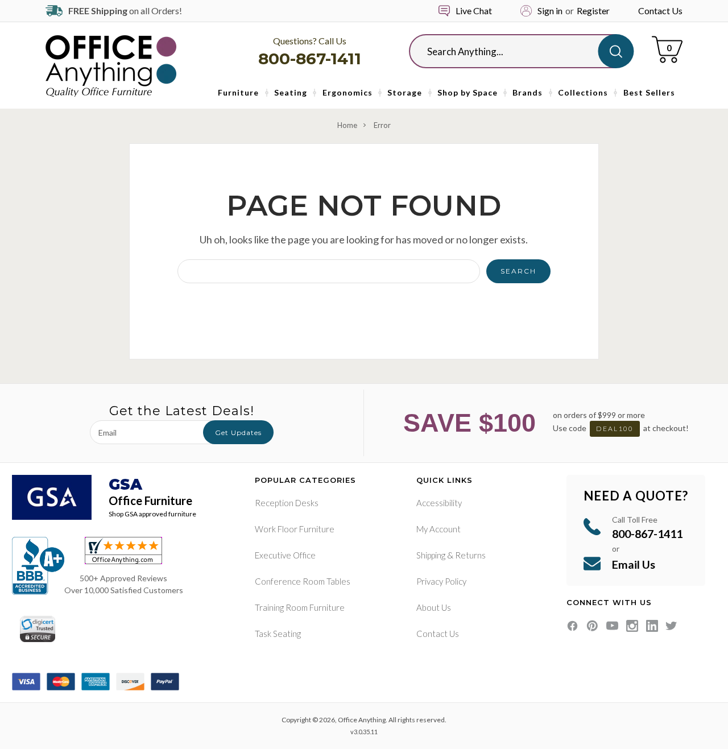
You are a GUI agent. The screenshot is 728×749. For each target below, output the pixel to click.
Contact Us (660, 10)
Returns (470, 555)
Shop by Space (467, 92)
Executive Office (285, 555)
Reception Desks (286, 503)
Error (382, 125)
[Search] (616, 51)
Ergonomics (347, 92)
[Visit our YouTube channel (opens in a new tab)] (612, 626)
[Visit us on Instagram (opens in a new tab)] (632, 626)
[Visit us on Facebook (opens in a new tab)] (572, 626)
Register (593, 10)
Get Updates (238, 432)
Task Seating (278, 633)
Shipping (430, 555)
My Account (438, 529)
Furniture (238, 92)
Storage (404, 92)
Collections (583, 92)
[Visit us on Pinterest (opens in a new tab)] (592, 626)
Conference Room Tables (302, 581)
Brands (527, 92)
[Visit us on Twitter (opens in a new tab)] (671, 626)
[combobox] (512, 51)
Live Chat (474, 10)
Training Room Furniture (300, 607)
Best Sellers (649, 92)
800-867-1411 (309, 59)
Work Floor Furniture (294, 529)
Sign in (549, 10)
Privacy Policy (441, 581)
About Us (433, 607)
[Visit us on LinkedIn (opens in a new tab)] (652, 626)
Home (347, 125)
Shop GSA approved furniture (152, 514)
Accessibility (439, 503)
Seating (290, 92)
